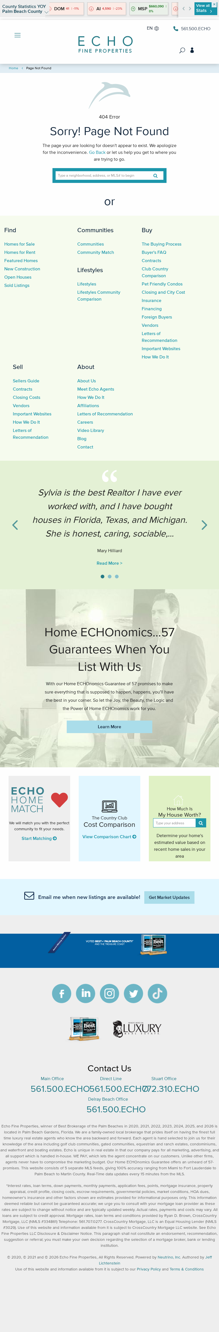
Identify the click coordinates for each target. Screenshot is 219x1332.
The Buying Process (161, 243)
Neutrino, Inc (169, 1257)
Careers (85, 422)
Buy (147, 230)
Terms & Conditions (187, 1269)
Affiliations (88, 405)
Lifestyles (90, 269)
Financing (152, 308)
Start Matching (37, 838)
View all (203, 8)
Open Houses (17, 277)
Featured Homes (21, 260)
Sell (18, 366)
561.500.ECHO (60, 1089)
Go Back (97, 152)
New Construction (22, 268)
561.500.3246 (194, 28)
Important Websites (161, 348)
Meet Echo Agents (95, 388)
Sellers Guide (26, 380)
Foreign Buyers (157, 316)
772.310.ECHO (170, 1089)
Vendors (150, 325)
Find (10, 230)
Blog (81, 438)
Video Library (90, 430)
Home (13, 68)
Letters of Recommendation (105, 413)
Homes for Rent (19, 252)
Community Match (95, 252)
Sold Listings (16, 285)
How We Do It (155, 356)
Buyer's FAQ (154, 252)
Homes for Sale (19, 243)
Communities (95, 230)
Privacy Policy (149, 1269)
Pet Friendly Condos (162, 283)
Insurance (151, 300)
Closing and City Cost (163, 292)
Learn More (109, 726)
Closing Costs (26, 397)
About (85, 366)
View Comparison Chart (107, 836)
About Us (86, 380)
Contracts (151, 260)
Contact (85, 446)
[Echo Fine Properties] (109, 41)
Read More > (109, 563)
